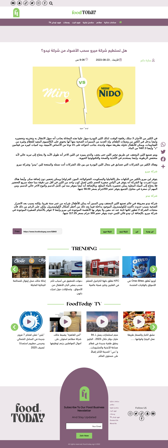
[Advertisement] (84, 34)
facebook (44, 3)
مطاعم (99, 22)
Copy (17, 231)
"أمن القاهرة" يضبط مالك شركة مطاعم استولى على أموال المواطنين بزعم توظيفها (65, 338)
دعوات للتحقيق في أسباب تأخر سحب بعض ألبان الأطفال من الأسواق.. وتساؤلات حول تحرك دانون (66, 286)
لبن (137, 231)
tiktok (25, 3)
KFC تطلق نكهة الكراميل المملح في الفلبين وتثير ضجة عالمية (102, 282)
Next (15, 269)
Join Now (84, 435)
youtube (13, 3)
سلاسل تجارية (88, 22)
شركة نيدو (124, 231)
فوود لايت (76, 22)
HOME (120, 22)
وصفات (66, 22)
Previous (153, 269)
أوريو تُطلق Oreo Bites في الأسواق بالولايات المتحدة (141, 282)
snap (19, 3)
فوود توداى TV (55, 22)
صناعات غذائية (110, 22)
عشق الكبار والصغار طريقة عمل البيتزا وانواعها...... (141, 336)
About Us (113, 423)
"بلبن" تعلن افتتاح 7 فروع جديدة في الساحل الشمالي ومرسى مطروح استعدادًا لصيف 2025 (30, 340)
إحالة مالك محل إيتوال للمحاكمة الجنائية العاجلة (29, 282)
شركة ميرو (107, 231)
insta (38, 3)
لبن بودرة (149, 231)
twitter (32, 3)
